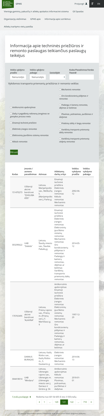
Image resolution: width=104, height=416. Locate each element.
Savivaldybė (55, 72)
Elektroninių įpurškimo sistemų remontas (30, 135)
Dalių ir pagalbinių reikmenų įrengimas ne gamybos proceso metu (29, 115)
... (50, 402)
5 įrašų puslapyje (20, 396)
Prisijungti (80, 3)
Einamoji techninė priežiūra (24, 122)
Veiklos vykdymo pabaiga (37, 71)
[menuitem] (36, 11)
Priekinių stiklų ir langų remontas (76, 123)
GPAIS (19, 3)
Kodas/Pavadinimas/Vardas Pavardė (81, 71)
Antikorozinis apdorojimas (24, 107)
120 (56, 402)
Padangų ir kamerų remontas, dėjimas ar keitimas (73, 106)
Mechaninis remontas (70, 89)
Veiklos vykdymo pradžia (17, 71)
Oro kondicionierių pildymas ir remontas (73, 97)
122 (71, 402)
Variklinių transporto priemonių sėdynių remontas (74, 140)
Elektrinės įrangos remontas (24, 129)
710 (85, 402)
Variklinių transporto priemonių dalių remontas (74, 131)
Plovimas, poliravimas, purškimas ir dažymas (76, 115)
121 (64, 402)
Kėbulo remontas (19, 141)
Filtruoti (14, 152)
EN (98, 3)
